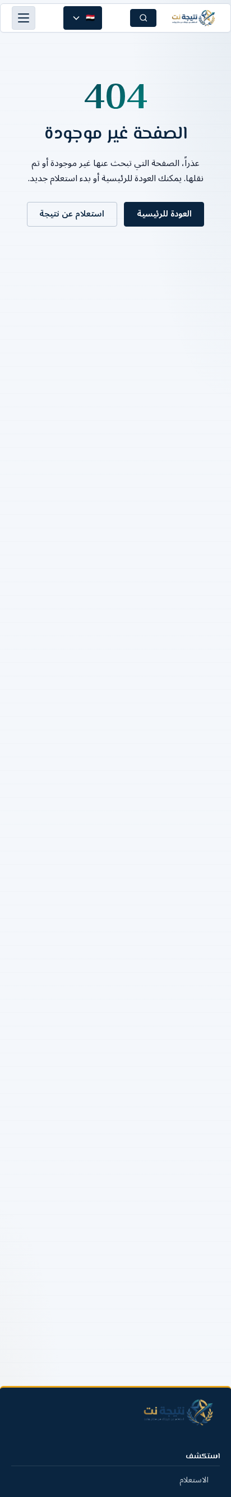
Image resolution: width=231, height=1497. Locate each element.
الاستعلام (194, 1480)
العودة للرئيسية (164, 214)
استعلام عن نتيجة (71, 214)
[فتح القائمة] (23, 18)
